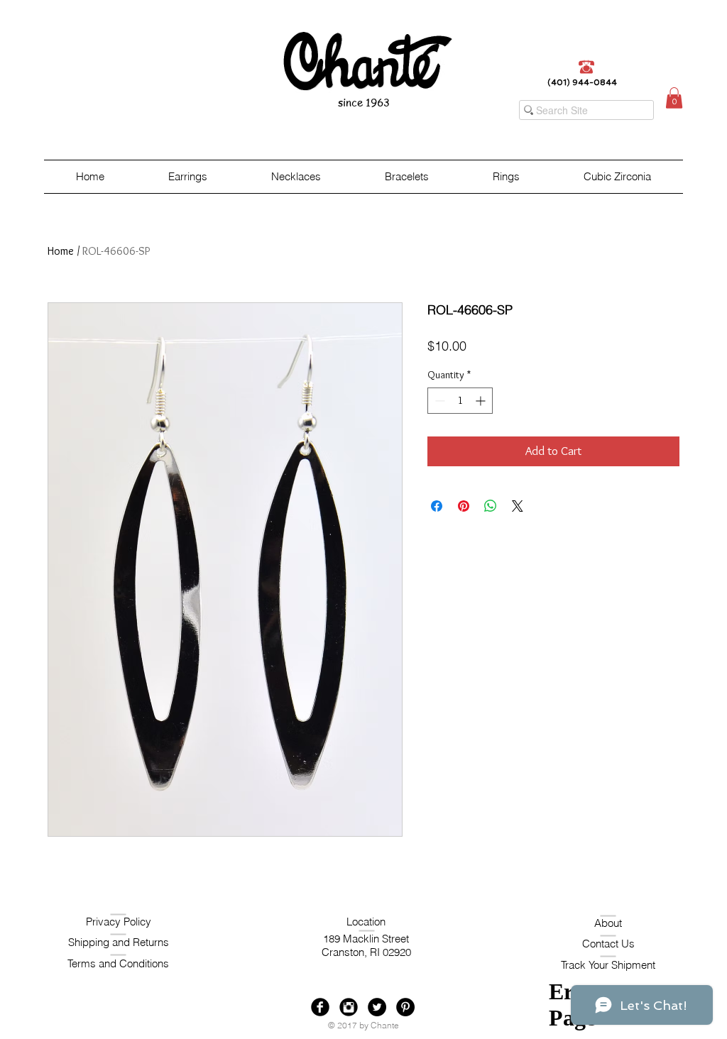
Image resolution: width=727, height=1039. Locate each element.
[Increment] (482, 400)
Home (61, 251)
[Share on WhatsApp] (490, 506)
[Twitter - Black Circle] (377, 1007)
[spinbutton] (460, 400)
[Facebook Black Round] (320, 1007)
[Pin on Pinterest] (463, 506)
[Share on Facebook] (436, 506)
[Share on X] (517, 506)
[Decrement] (438, 400)
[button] (674, 98)
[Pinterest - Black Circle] (405, 1007)
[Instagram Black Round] (348, 1007)
